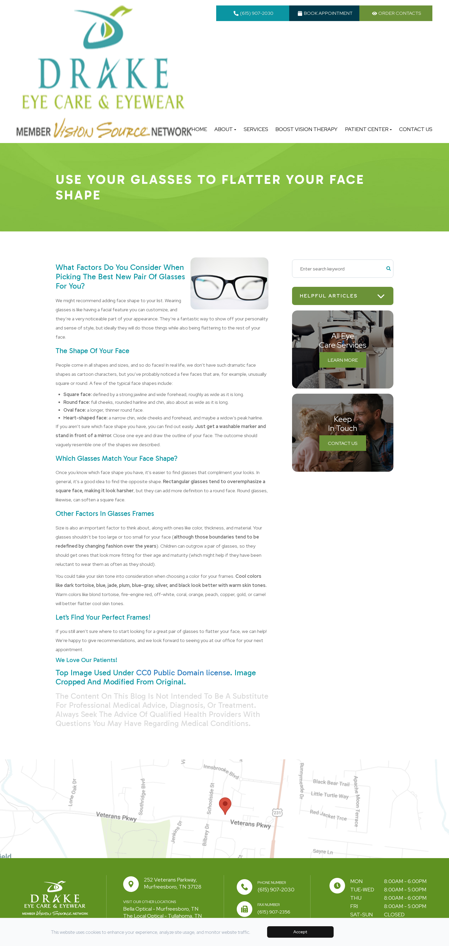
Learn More (343, 360)
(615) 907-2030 (275, 889)
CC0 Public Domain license (183, 672)
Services (256, 129)
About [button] (223, 129)
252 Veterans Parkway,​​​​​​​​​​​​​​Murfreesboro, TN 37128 (172, 883)
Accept (300, 932)
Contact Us (415, 129)
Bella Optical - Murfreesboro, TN (161, 908)
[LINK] (6, 763)
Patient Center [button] (366, 129)
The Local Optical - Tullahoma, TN (162, 915)
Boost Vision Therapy (306, 129)
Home (199, 129)
